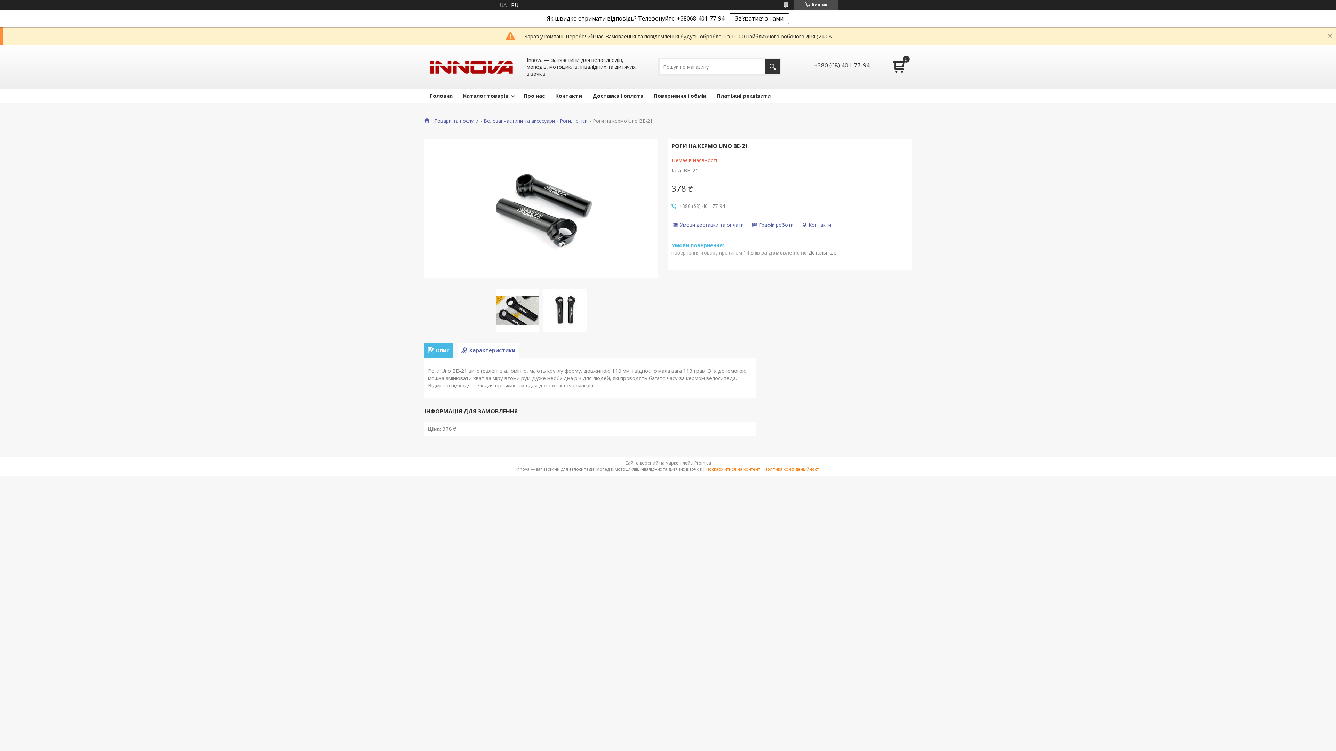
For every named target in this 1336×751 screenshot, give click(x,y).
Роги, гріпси (574, 121)
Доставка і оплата (618, 95)
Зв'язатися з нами (759, 18)
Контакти (568, 95)
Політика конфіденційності (792, 469)
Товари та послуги (456, 121)
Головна (441, 95)
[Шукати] (772, 66)
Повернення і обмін (680, 95)
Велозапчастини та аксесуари (519, 121)
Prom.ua (702, 463)
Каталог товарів (485, 95)
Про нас (534, 95)
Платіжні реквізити (744, 95)
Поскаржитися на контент (733, 469)
